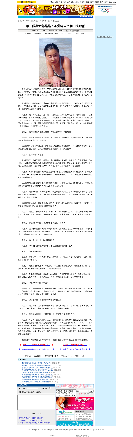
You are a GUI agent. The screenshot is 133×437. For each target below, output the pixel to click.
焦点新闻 (63, 424)
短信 (87, 2)
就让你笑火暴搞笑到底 (84, 419)
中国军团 (43, 21)
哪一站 (68, 419)
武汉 (91, 430)
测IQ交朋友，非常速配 (84, 416)
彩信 (92, 2)
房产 (83, 2)
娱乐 (72, 2)
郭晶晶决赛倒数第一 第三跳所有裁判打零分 (37, 368)
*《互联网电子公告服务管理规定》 (30, 420)
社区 (110, 2)
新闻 (56, 2)
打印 (76, 33)
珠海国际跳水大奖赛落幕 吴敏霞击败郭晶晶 (37, 375)
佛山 (33, 430)
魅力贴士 (71, 424)
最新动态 (56, 21)
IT (80, 2)
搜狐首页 (21, 21)
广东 (41, 430)
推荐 (56, 33)
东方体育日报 (74, 31)
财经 (77, 2)
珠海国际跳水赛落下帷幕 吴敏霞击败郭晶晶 (37, 377)
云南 (84, 430)
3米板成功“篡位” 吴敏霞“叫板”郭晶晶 (35, 372)
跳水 (49, 21)
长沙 (67, 430)
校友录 (97, 2)
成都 (52, 430)
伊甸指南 (78, 424)
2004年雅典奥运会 (32, 21)
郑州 (56, 430)
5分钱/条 (85, 394)
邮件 (101, 2)
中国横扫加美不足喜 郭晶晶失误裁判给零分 (37, 365)
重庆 (48, 430)
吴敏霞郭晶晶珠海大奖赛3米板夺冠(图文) (36, 379)
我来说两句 (37, 33)
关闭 (82, 33)
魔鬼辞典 (86, 424)
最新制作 (61, 416)
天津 (37, 430)
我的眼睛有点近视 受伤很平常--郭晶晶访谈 (37, 363)
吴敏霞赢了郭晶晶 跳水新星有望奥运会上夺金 (38, 370)
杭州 (63, 430)
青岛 (99, 430)
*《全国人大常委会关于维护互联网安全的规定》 (35, 423)
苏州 (60, 430)
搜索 (106, 2)
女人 (68, 2)
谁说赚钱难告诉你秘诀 (84, 414)
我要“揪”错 (48, 33)
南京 (88, 430)
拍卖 (114, 2)
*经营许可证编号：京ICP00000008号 (31, 418)
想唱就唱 (68, 416)
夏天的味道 (62, 419)
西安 (95, 430)
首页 (52, 2)
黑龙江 (79, 430)
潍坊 (75, 430)
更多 (103, 430)
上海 (45, 430)
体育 (60, 2)
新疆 (71, 430)
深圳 (30, 430)
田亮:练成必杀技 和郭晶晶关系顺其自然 (35, 382)
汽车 (64, 2)
